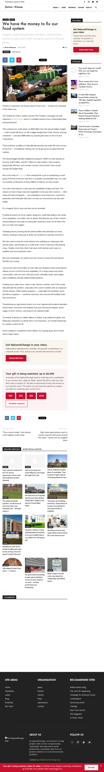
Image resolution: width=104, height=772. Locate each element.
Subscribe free (16, 358)
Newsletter (9, 691)
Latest (63, 7)
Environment (52, 498)
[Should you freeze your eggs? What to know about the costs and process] (57, 521)
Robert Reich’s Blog (78, 687)
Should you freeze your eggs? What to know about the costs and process (57, 532)
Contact (41, 706)
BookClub (9, 702)
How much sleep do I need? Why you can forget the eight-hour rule (35, 472)
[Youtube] (97, 2)
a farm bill (22, 175)
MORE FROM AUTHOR (32, 449)
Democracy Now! (77, 702)
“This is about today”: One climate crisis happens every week (17, 433)
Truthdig (73, 706)
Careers (41, 695)
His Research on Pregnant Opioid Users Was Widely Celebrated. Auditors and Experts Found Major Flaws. (35, 501)
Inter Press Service (77, 710)
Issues (55, 7)
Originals (72, 7)
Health (12, 19)
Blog (7, 698)
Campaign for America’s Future (82, 695)
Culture (5, 19)
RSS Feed (9, 706)
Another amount (16, 403)
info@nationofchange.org (49, 760)
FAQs (40, 698)
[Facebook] (84, 2)
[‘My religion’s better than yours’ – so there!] (12, 562)
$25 (21, 396)
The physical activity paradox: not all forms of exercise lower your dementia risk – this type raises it (12, 506)
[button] (96, 7)
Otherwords (16, 52)
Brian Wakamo (10, 47)
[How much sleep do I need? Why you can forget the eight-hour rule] (35, 461)
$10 (10, 396)
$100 (41, 396)
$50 (31, 396)
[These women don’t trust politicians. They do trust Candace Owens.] (74, 84)
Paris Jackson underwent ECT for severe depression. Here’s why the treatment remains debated (12, 475)
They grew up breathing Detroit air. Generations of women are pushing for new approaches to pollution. (57, 506)
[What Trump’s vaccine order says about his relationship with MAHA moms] (57, 564)
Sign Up (89, 7)
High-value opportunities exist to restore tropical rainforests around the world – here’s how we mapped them (52, 436)
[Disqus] (35, 634)
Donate (81, 7)
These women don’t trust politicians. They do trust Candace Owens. (88, 84)
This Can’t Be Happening (80, 691)
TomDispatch (75, 698)
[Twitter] (93, 2)
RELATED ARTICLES (12, 449)
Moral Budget (17, 119)
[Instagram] (89, 2)
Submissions (43, 702)
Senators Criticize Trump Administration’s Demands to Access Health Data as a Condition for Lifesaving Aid (35, 535)
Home (7, 687)
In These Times (76, 718)
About (40, 687)
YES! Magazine (76, 714)
